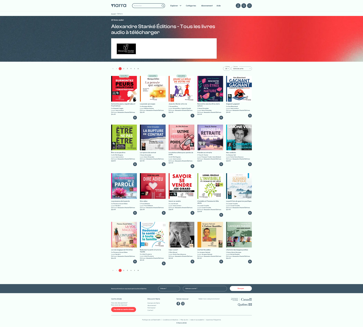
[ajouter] (135, 118)
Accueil (113, 14)
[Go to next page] (134, 68)
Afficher (227, 66)
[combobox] (148, 6)
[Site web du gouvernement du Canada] (241, 299)
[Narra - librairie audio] (121, 5)
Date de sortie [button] (238, 69)
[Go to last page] (138, 68)
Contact (150, 310)
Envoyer (241, 288)
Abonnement (151, 305)
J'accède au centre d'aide (123, 309)
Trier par (235, 66)
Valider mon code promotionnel (208, 299)
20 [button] (226, 69)
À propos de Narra (153, 303)
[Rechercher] (162, 6)
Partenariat (151, 308)
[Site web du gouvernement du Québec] (245, 304)
